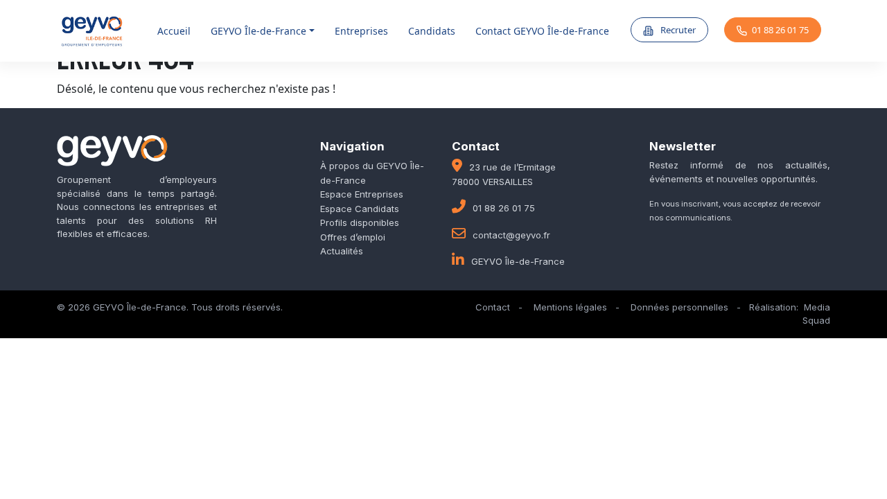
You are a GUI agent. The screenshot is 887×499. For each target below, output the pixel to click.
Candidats (431, 30)
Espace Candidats (359, 208)
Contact (492, 307)
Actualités (341, 250)
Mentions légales (570, 307)
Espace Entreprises (361, 194)
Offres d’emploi (352, 237)
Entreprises (361, 30)
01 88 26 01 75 (780, 30)
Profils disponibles (359, 222)
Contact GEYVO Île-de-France (542, 30)
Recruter (677, 30)
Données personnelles (679, 307)
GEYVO (258, 30)
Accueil (174, 30)
